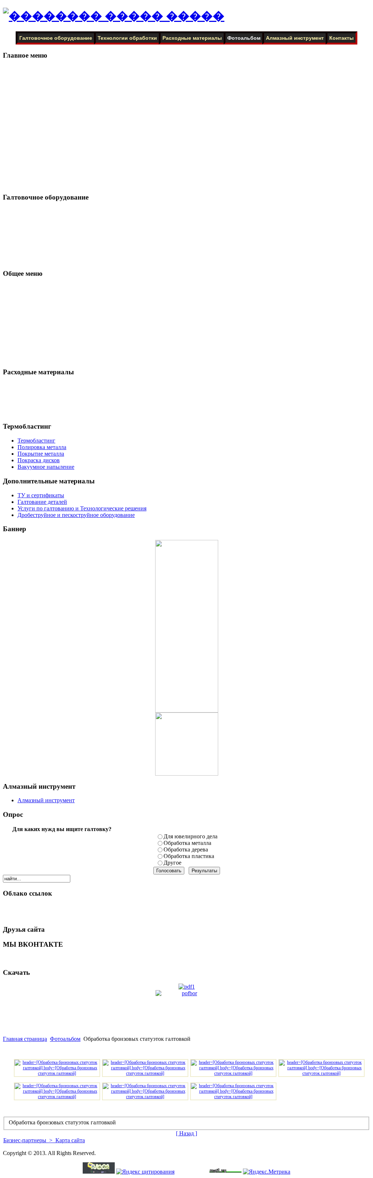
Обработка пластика (189, 856)
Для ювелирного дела (190, 836)
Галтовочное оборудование (55, 38)
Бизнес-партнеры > (28, 1140)
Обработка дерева (186, 849)
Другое (172, 863)
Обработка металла (187, 843)
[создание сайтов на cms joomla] (99, 1172)
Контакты (341, 38)
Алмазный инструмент (295, 38)
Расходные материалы (192, 38)
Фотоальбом (243, 38)
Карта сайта (69, 1140)
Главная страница (25, 1039)
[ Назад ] (186, 1133)
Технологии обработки (127, 38)
